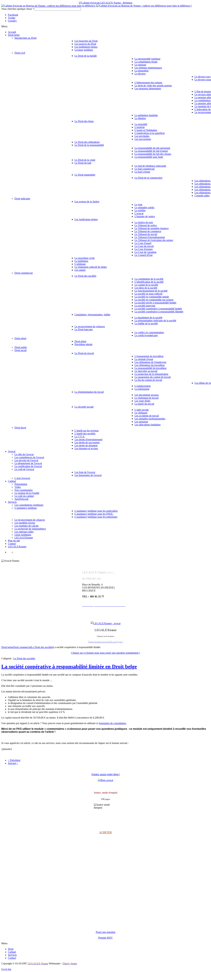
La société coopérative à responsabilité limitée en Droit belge (69, 666)
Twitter (11, 17)
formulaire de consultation (112, 723)
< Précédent (14, 760)
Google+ (12, 20)
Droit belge (7, 647)
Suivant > (13, 763)
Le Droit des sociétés (42, 647)
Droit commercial (22, 647)
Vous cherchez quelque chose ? (17, 8)
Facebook (13, 14)
